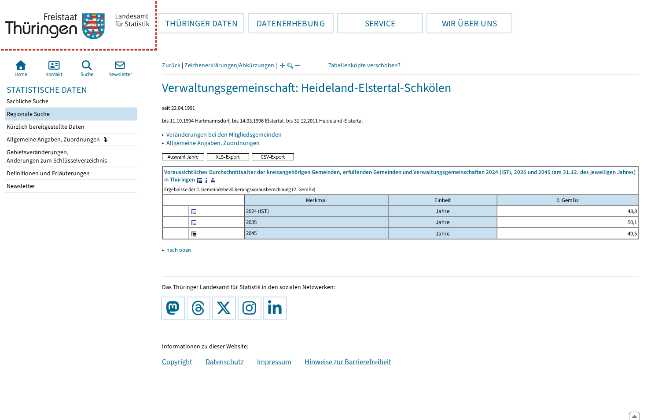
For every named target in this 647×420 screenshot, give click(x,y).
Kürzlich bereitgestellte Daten (45, 127)
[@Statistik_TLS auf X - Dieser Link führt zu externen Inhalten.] (226, 308)
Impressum (274, 361)
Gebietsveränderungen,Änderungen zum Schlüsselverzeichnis (56, 156)
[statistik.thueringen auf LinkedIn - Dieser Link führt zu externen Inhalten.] (277, 308)
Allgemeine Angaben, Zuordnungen (54, 139)
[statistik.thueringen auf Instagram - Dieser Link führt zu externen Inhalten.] (251, 308)
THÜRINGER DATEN (198, 23)
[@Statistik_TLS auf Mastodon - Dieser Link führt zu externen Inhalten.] (174, 308)
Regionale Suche (27, 114)
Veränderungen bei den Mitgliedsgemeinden (224, 134)
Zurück (171, 65)
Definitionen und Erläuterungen (47, 173)
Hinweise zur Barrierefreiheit (348, 361)
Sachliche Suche (26, 101)
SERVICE (366, 23)
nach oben (178, 249)
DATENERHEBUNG (286, 23)
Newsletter (20, 186)
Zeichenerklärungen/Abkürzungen (229, 65)
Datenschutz (225, 361)
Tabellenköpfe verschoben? (364, 65)
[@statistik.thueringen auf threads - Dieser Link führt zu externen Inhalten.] (200, 308)
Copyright (177, 361)
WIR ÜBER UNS (461, 23)
